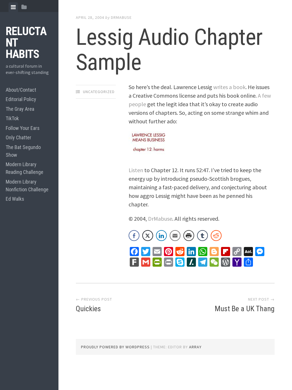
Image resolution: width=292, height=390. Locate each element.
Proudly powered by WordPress (115, 346)
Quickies (88, 308)
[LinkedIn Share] (161, 235)
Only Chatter (18, 137)
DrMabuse (121, 17)
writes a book (229, 87)
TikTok (12, 118)
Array (195, 346)
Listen (136, 170)
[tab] (13, 7)
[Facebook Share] (134, 235)
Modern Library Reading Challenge (24, 168)
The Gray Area (20, 109)
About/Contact (21, 90)
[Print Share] (188, 235)
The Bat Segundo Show (23, 151)
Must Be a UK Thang (245, 308)
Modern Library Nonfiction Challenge (27, 185)
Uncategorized (99, 91)
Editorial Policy (21, 99)
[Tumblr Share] (202, 235)
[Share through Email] (175, 235)
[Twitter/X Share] (147, 235)
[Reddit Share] (216, 235)
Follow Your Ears (23, 128)
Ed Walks (15, 199)
